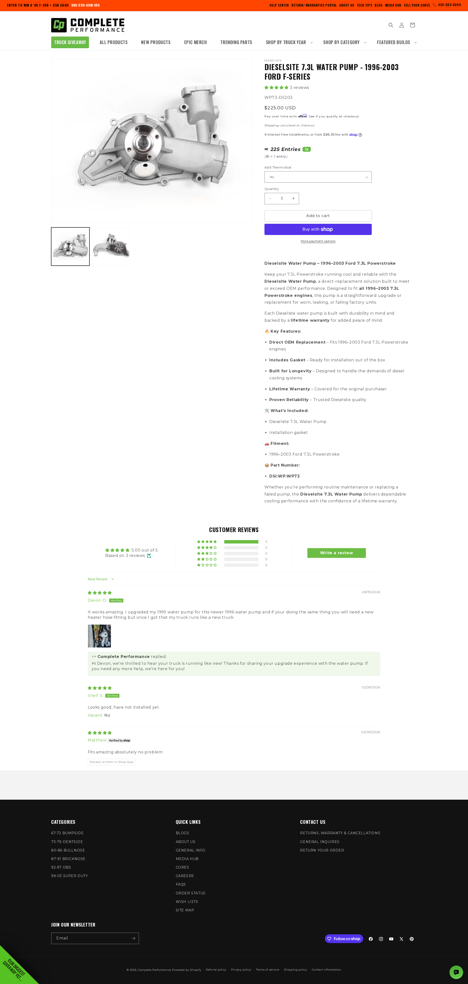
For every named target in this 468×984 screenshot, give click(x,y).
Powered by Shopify (186, 970)
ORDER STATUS (190, 893)
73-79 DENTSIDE (67, 842)
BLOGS (182, 833)
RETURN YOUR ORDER (322, 850)
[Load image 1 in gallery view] (70, 246)
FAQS (181, 884)
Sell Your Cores (417, 5)
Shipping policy (295, 969)
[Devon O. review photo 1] (99, 636)
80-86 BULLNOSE (68, 850)
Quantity (271, 189)
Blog (378, 5)
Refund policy (216, 969)
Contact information (326, 969)
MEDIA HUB (187, 859)
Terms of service (267, 969)
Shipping (271, 125)
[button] (288, 42)
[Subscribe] (133, 938)
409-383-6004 (449, 4)
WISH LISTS (187, 902)
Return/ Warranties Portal (314, 5)
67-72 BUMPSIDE (67, 833)
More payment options (318, 241)
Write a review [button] (336, 553)
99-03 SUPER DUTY (69, 876)
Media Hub (393, 5)
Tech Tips (364, 5)
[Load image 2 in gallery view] (111, 246)
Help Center (279, 5)
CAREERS (185, 876)
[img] (100, 592)
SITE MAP (185, 910)
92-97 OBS (61, 867)
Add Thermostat (278, 167)
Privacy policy (241, 969)
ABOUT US (185, 842)
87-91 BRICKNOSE (68, 859)
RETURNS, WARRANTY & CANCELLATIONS (340, 833)
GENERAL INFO (190, 850)
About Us (346, 5)
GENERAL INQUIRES (320, 842)
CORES (182, 867)
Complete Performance (154, 970)
